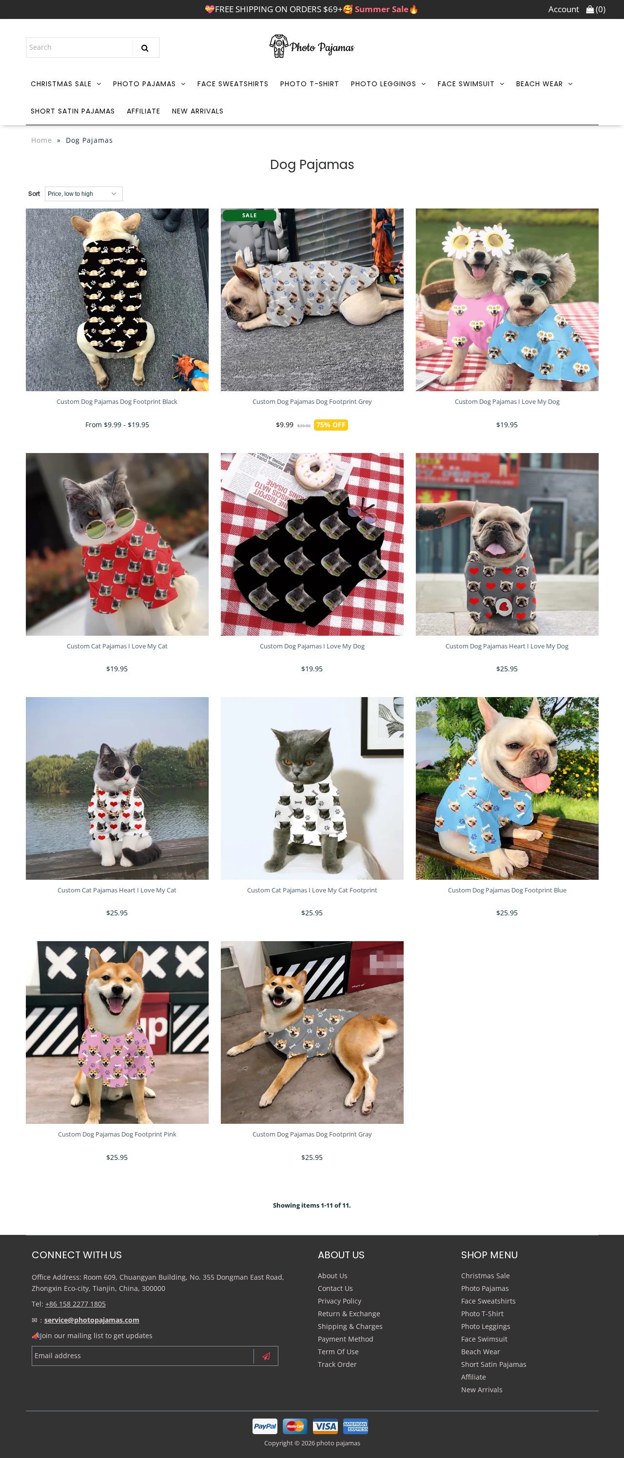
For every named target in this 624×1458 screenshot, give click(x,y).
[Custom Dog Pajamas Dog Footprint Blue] (507, 788)
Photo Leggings (383, 84)
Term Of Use (338, 1351)
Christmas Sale (61, 84)
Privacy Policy (339, 1301)
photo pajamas (338, 1443)
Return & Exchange (349, 1313)
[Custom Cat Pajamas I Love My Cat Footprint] (312, 788)
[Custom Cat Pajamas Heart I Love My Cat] (117, 788)
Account (563, 9)
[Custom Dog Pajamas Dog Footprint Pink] (117, 1032)
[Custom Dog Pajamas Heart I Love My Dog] (507, 544)
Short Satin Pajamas (73, 111)
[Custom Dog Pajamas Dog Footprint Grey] (312, 299)
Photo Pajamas (144, 84)
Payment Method (345, 1339)
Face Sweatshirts (233, 84)
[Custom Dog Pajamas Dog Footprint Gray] (312, 1032)
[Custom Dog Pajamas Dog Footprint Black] (117, 299)
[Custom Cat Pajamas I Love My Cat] (117, 544)
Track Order (337, 1364)
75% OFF (331, 424)
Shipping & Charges (350, 1326)
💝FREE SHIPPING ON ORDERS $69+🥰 (312, 9)
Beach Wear (539, 84)
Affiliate (143, 111)
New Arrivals (198, 111)
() (599, 9)
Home (41, 140)
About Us (333, 1275)
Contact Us (335, 1288)
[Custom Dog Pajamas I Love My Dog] (507, 299)
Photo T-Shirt (309, 84)
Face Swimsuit (466, 84)
